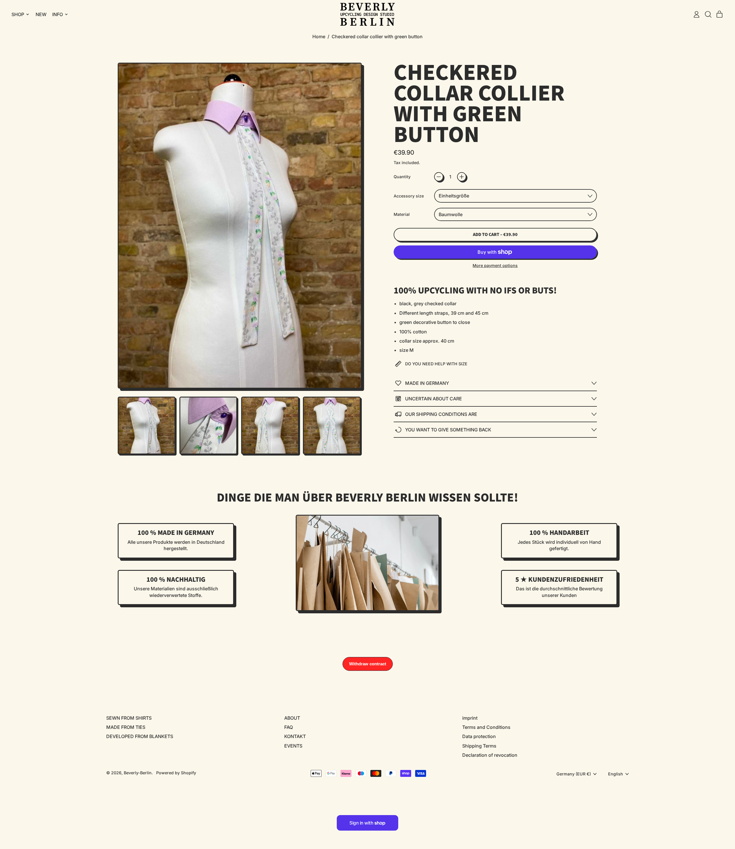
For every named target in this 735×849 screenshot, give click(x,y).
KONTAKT (295, 736)
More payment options (495, 265)
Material (402, 214)
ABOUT (292, 718)
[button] (708, 14)
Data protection (479, 736)
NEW (41, 14)
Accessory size (409, 195)
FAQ (288, 727)
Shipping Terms (479, 746)
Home (318, 36)
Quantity (402, 176)
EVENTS (293, 746)
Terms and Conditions (486, 727)
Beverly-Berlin (138, 772)
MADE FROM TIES (125, 727)
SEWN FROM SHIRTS (129, 718)
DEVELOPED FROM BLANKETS (139, 736)
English (615, 773)
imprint (469, 718)
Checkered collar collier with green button (377, 36)
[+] (461, 176)
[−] (438, 176)
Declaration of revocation (489, 755)
